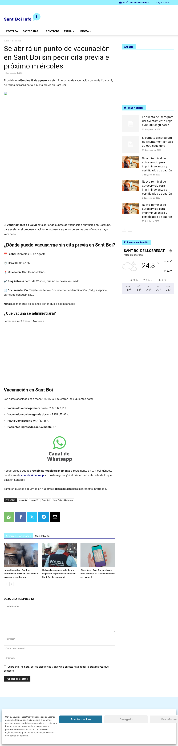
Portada (12, 31)
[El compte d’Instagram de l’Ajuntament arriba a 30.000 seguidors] (130, 144)
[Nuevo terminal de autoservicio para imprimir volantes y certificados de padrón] (130, 162)
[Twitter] (32, 517)
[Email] (55, 517)
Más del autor (42, 536)
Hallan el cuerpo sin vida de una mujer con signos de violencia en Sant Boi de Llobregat (58, 573)
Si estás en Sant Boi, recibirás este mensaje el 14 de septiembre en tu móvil (97, 573)
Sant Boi (46, 500)
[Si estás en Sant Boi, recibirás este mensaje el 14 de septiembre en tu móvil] (97, 555)
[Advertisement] (59, 189)
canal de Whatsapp (31, 475)
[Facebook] (20, 517)
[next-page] (11, 584)
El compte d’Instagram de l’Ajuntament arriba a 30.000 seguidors (157, 141)
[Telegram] (43, 517)
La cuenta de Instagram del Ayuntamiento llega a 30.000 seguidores (157, 121)
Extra (68, 31)
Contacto (52, 31)
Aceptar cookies (81, 719)
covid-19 (34, 500)
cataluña (23, 500)
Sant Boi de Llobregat (63, 500)
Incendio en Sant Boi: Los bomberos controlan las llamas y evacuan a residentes (21, 573)
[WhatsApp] (9, 517)
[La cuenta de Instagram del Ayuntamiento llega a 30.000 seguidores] (130, 123)
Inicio (6, 40)
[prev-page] (6, 584)
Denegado (126, 719)
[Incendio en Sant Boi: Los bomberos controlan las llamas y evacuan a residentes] (21, 555)
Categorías (30, 31)
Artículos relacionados (18, 536)
